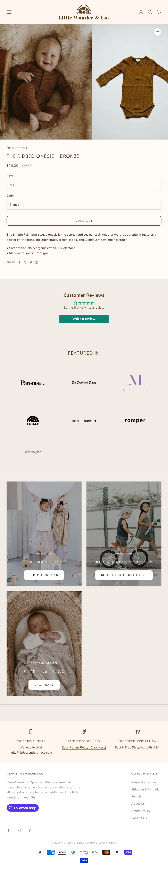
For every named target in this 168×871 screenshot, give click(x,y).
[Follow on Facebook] (9, 831)
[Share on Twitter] (25, 262)
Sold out (84, 221)
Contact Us (139, 818)
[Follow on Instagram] (19, 831)
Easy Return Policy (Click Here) (84, 747)
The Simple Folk (17, 148)
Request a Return (143, 782)
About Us (138, 804)
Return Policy (140, 811)
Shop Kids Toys (44, 575)
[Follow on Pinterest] (30, 831)
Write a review (83, 319)
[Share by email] (36, 262)
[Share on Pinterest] (30, 262)
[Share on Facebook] (19, 262)
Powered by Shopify (103, 842)
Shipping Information (146, 789)
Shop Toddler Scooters (124, 575)
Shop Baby (44, 685)
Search (136, 796)
